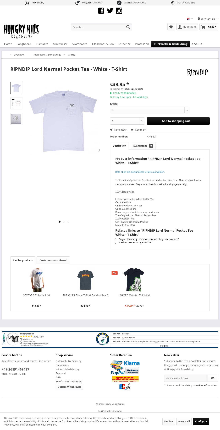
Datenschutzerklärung (68, 361)
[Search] (128, 27)
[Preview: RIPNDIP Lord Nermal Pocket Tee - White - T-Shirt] (16, 88)
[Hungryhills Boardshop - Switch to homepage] (21, 31)
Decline (168, 421)
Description (119, 145)
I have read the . (192, 385)
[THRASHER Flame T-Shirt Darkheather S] (85, 280)
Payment (61, 373)
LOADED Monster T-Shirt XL (134, 295)
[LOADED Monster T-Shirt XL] (134, 280)
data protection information (201, 385)
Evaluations (142, 145)
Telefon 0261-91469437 (69, 381)
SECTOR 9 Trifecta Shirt (36, 295)
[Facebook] (101, 10)
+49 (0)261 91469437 (92, 2)
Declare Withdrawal (69, 386)
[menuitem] (101, 27)
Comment (140, 129)
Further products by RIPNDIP (134, 242)
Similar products (23, 260)
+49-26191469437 (15, 369)
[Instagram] (119, 10)
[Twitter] (110, 10)
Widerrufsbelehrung (67, 369)
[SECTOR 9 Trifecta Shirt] (36, 280)
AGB (58, 377)
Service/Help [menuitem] (208, 18)
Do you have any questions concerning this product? (148, 239)
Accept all (184, 421)
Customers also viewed (53, 260)
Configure (201, 421)
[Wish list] (171, 27)
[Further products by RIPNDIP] (198, 72)
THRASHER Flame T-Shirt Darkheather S (85, 295)
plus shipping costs (134, 88)
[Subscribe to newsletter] (212, 378)
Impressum (62, 365)
